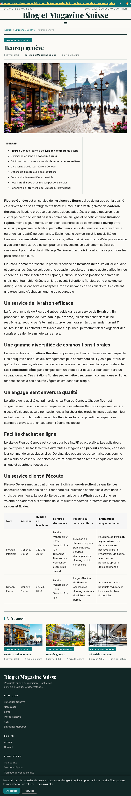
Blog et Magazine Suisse (65, 15)
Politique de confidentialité (19, 772)
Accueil (8, 29)
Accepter (11, 790)
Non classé (10, 706)
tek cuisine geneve (100, 654)
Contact (8, 747)
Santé (7, 711)
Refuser (29, 790)
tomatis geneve (55, 654)
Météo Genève (12, 716)
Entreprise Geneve (25, 29)
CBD (6, 721)
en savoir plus (45, 784)
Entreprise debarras (15, 726)
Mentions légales (13, 767)
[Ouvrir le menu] (65, 24)
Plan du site (10, 762)
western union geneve (18, 654)
